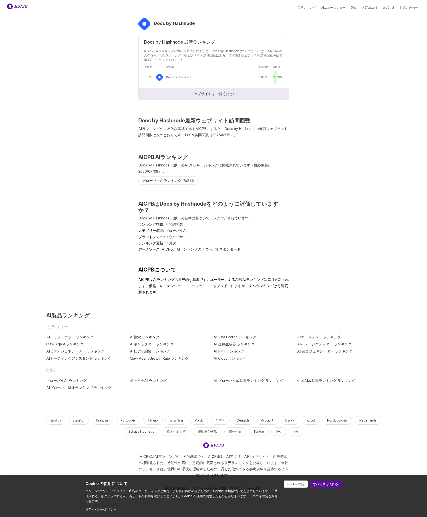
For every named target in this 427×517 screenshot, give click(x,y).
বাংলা (295, 431)
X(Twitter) (370, 7)
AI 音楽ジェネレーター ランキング (324, 351)
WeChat (388, 7)
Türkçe (259, 431)
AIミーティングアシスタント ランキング (78, 358)
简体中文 (235, 431)
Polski (199, 420)
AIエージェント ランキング (319, 337)
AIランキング (307, 7)
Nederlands (368, 420)
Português (128, 420)
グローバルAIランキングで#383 (168, 180)
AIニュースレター (333, 7)
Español (78, 420)
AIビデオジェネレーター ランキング (75, 351)
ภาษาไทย (176, 420)
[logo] (213, 446)
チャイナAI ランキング (148, 380)
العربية (310, 420)
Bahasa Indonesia (141, 431)
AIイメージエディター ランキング (324, 344)
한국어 (220, 420)
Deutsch (243, 420)
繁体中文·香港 (207, 431)
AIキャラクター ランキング (152, 344)
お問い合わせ (408, 7)
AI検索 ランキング (144, 337)
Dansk (289, 420)
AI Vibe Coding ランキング (235, 337)
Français (102, 420)
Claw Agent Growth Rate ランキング (159, 358)
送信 (354, 7)
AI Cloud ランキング (230, 358)
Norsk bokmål (337, 420)
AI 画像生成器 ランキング (234, 344)
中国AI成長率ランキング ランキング (326, 380)
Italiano (153, 420)
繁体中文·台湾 (176, 431)
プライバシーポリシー (101, 509)
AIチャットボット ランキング (70, 337)
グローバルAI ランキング (66, 380)
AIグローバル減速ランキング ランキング (78, 387)
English (55, 420)
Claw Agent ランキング (65, 344)
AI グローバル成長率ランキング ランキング (248, 380)
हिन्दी (278, 431)
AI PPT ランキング (229, 351)
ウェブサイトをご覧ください (213, 93)
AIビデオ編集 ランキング (150, 351)
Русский (267, 420)
